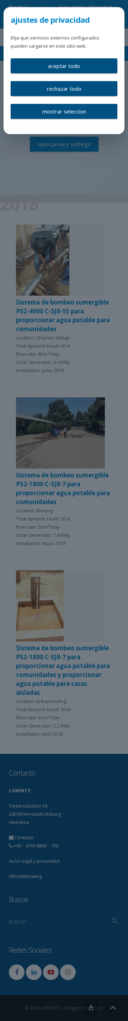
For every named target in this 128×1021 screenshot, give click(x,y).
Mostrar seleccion (64, 111)
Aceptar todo (64, 65)
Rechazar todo (64, 88)
